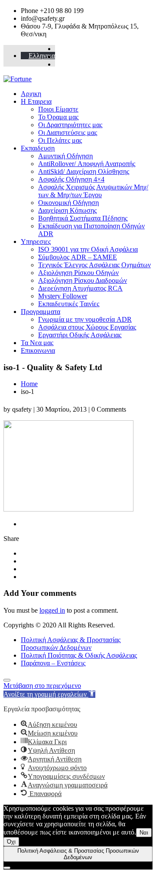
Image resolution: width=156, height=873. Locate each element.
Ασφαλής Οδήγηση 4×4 (71, 179)
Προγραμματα (40, 311)
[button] (49, 694)
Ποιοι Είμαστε (58, 109)
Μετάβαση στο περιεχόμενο (42, 685)
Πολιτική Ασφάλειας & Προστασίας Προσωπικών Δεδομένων (70, 643)
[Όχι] (6, 868)
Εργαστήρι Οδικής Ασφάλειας (79, 335)
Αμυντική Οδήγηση (65, 156)
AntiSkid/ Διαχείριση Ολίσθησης (83, 171)
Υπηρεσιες (36, 241)
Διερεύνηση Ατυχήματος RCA (80, 288)
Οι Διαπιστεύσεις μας (67, 132)
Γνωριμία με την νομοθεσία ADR (85, 319)
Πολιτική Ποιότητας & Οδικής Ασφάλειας (79, 655)
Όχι (11, 841)
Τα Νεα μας (37, 342)
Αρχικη (31, 93)
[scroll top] (6, 680)
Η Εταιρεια (36, 101)
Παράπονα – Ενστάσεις (53, 663)
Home (29, 383)
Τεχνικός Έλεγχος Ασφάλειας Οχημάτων (94, 265)
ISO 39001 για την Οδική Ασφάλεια (88, 249)
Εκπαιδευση (38, 148)
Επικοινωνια (38, 350)
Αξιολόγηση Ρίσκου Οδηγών (78, 272)
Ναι (144, 832)
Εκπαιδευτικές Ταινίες (68, 303)
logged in (52, 610)
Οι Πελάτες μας (60, 140)
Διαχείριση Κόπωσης (67, 210)
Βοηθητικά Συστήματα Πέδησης (82, 218)
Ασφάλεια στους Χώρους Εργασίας (87, 327)
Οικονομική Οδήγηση (68, 202)
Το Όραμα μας (58, 117)
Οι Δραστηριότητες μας (70, 124)
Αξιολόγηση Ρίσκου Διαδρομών (82, 280)
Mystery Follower (62, 296)
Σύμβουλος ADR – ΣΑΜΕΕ (77, 257)
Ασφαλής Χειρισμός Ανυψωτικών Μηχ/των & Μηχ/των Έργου (93, 190)
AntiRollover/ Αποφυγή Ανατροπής (86, 163)
